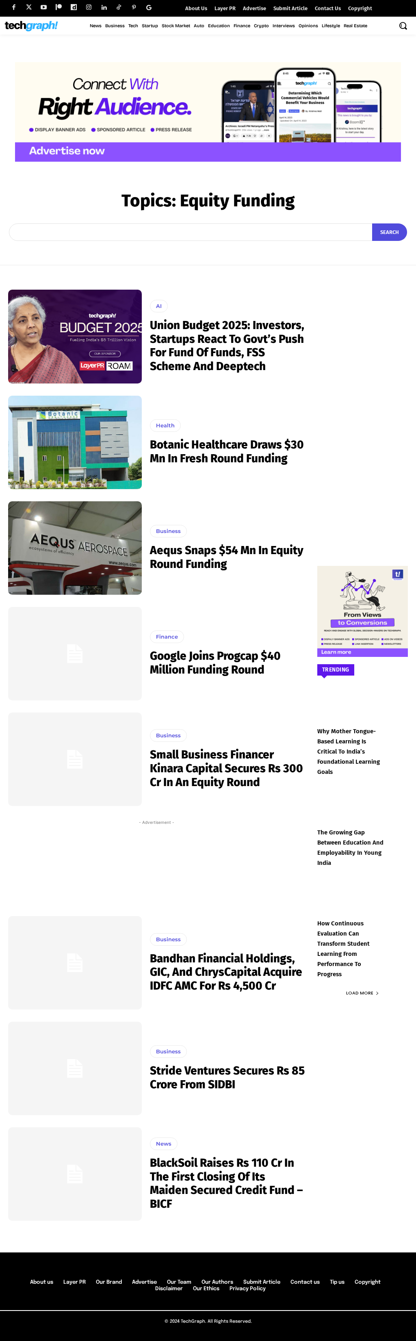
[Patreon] (58, 7)
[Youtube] (43, 7)
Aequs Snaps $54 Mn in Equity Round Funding (226, 557)
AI (159, 306)
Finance (167, 636)
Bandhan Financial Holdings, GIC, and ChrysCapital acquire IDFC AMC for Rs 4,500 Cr (226, 972)
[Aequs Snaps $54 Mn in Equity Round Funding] (75, 548)
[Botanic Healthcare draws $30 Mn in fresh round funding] (75, 442)
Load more (359, 993)
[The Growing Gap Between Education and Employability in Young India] (362, 814)
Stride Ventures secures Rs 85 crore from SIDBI (227, 1077)
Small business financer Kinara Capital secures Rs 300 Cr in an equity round (226, 768)
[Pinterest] (133, 7)
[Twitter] (28, 7)
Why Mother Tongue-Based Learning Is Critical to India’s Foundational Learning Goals (348, 752)
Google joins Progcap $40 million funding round (215, 662)
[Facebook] (13, 7)
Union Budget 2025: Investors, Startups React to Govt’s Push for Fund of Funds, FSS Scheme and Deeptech (227, 345)
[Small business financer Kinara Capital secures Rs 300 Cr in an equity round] (75, 759)
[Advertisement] (156, 865)
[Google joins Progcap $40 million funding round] (75, 653)
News (163, 1143)
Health (165, 425)
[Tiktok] (118, 7)
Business (168, 531)
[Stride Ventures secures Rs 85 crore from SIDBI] (75, 1068)
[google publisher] (148, 7)
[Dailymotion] (73, 7)
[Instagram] (88, 7)
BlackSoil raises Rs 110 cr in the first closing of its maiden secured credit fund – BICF (226, 1183)
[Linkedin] (103, 7)
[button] (403, 26)
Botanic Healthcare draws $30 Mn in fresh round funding (227, 451)
